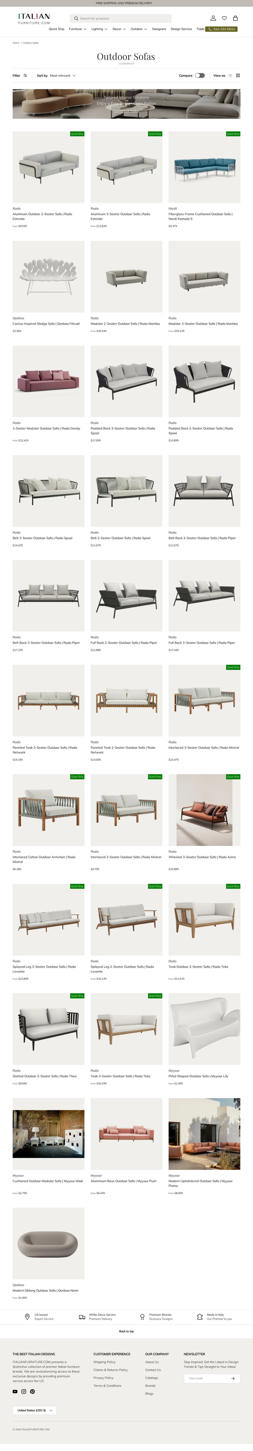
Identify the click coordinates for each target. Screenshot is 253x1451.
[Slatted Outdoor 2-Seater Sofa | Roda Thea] (48, 1029)
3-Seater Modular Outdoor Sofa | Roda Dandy (46, 428)
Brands (150, 1386)
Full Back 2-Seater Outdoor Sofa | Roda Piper (124, 643)
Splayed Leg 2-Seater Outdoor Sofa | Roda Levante (122, 969)
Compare (186, 75)
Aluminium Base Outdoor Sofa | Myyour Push (123, 1181)
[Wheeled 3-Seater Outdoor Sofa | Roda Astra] (204, 810)
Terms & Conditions (107, 1386)
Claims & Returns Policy (110, 1370)
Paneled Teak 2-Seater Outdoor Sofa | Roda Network (123, 750)
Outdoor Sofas (31, 43)
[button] (235, 18)
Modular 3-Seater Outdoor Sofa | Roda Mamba (203, 324)
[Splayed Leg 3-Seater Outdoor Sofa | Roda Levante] (48, 920)
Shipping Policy (104, 1362)
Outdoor (137, 29)
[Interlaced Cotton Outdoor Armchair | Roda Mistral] (48, 810)
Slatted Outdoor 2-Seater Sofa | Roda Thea (44, 1076)
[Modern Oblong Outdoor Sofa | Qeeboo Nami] (48, 1243)
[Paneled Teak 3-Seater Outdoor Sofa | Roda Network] (48, 700)
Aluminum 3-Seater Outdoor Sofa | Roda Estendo (120, 216)
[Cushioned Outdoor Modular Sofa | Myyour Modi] (48, 1134)
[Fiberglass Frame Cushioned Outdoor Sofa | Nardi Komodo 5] (204, 167)
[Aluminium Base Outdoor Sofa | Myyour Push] (126, 1134)
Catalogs (151, 1378)
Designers (159, 29)
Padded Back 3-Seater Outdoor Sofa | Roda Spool (123, 430)
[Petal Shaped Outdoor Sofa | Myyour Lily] (204, 1029)
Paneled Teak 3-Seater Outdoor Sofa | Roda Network (45, 750)
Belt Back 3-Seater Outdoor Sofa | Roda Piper (46, 643)
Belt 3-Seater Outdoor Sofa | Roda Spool (42, 538)
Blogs (149, 1393)
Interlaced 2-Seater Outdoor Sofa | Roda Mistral (126, 857)
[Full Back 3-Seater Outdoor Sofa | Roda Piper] (204, 596)
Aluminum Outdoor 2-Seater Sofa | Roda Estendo (42, 216)
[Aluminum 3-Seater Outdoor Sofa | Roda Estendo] (126, 167)
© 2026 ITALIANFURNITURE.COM (31, 1429)
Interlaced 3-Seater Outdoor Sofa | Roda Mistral (204, 748)
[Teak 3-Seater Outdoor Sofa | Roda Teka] (126, 1029)
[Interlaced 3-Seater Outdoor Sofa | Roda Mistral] (204, 700)
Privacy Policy (103, 1378)
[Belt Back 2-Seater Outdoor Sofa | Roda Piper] (204, 491)
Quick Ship (56, 29)
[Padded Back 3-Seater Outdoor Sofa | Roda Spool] (126, 381)
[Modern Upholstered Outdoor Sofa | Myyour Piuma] (204, 1134)
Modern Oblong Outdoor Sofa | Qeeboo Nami (45, 1290)
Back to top (126, 1331)
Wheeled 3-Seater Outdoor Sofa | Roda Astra (202, 857)
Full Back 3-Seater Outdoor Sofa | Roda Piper (202, 643)
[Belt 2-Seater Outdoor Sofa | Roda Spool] (126, 491)
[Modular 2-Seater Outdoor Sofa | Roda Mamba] (126, 277)
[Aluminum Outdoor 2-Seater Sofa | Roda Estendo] (48, 167)
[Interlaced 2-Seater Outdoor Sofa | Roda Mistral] (126, 810)
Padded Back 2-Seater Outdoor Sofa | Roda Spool (201, 430)
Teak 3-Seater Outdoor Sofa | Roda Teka (120, 1076)
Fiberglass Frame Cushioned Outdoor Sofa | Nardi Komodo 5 (200, 216)
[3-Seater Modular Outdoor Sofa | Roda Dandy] (48, 381)
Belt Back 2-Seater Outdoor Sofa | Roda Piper (202, 538)
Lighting (97, 29)
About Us (152, 1362)
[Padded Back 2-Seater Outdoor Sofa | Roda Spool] (204, 381)
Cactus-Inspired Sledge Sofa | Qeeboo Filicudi (46, 324)
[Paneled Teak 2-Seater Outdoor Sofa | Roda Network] (126, 700)
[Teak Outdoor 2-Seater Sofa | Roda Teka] (204, 920)
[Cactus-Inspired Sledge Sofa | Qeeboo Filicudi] (48, 277)
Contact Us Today (126, 111)
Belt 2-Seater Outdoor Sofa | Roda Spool (120, 538)
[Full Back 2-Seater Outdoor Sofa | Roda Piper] (126, 596)
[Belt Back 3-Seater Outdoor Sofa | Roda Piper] (48, 596)
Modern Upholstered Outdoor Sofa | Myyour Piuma (201, 1183)
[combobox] (121, 18)
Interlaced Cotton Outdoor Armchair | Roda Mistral (44, 859)
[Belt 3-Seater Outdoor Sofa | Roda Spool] (48, 491)
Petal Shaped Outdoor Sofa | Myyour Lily (198, 1076)
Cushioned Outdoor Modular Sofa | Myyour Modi (48, 1181)
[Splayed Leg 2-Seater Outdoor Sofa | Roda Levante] (126, 920)
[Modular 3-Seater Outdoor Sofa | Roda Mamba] (204, 277)
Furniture (75, 29)
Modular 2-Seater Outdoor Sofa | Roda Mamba (125, 324)
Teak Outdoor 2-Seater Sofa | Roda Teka (198, 967)
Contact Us (153, 1370)
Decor (117, 29)
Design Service (181, 29)
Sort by (42, 75)
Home (16, 43)
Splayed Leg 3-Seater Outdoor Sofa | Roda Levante (44, 969)
